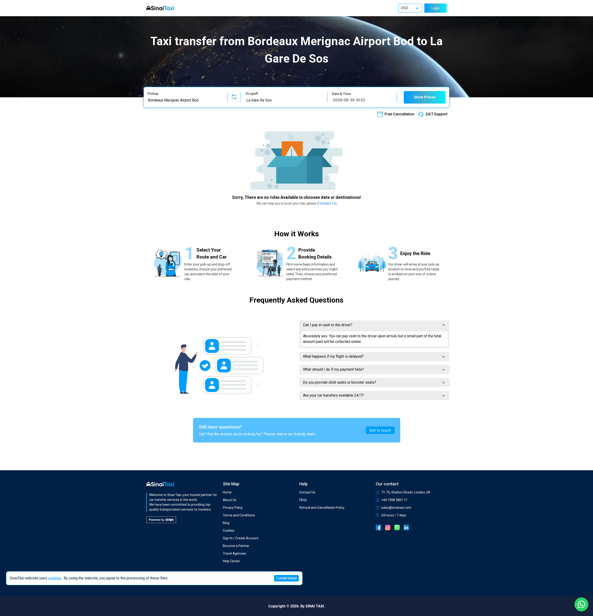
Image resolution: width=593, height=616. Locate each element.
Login (435, 8)
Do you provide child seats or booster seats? (339, 382)
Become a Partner (236, 546)
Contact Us (327, 203)
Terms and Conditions (239, 515)
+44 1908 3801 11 (394, 500)
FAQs (303, 500)
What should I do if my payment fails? (333, 369)
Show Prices (425, 97)
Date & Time (341, 94)
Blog (226, 523)
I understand (286, 578)
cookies (54, 578)
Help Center (231, 561)
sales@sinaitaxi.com (396, 507)
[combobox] (185, 100)
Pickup (153, 93)
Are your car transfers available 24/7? (333, 395)
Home (227, 492)
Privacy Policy (233, 507)
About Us (229, 500)
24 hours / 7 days (393, 515)
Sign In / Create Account (240, 538)
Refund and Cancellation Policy (321, 507)
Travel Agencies (234, 553)
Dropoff (252, 93)
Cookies (228, 530)
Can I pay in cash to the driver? (327, 325)
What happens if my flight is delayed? (333, 356)
